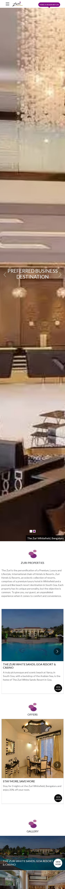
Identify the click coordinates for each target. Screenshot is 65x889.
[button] (5, 274)
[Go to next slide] (57, 651)
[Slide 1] (31, 531)
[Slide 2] (34, 531)
